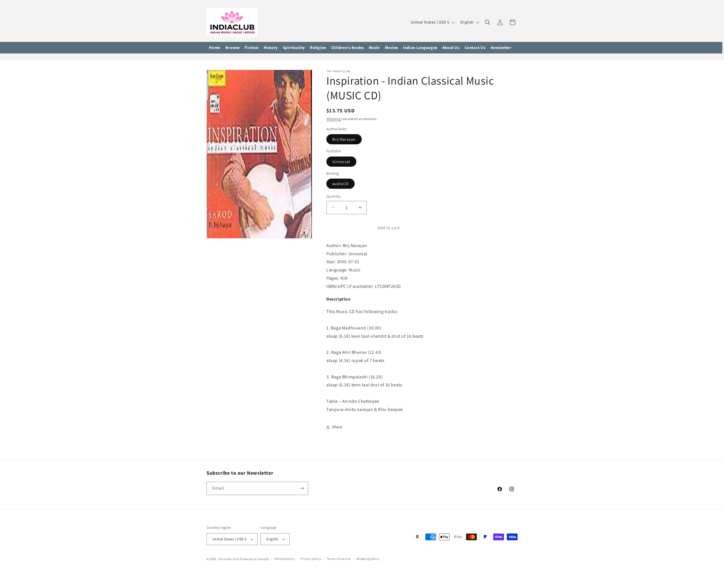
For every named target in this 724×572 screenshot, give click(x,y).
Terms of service (339, 559)
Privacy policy (310, 559)
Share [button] (337, 426)
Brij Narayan (344, 139)
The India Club (229, 559)
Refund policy (285, 559)
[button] (232, 48)
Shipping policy (368, 559)
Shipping (333, 119)
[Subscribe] (302, 488)
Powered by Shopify (254, 559)
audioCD (340, 183)
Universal (341, 161)
